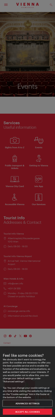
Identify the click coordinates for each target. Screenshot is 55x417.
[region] (27, 381)
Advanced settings (27, 403)
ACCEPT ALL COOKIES (27, 411)
